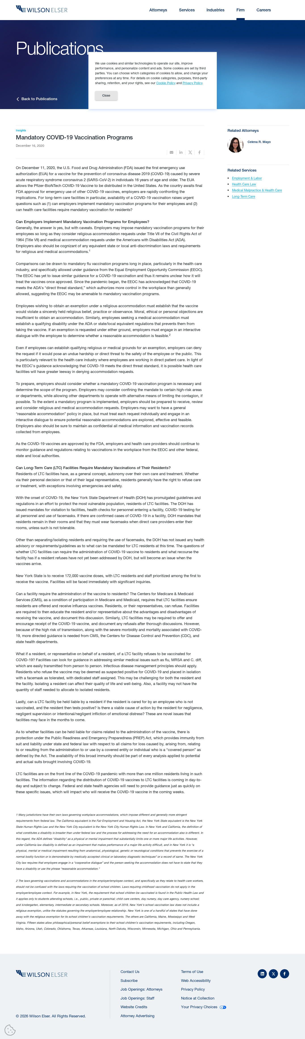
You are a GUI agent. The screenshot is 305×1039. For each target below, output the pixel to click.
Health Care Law (244, 184)
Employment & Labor (247, 178)
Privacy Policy (193, 989)
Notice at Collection (197, 998)
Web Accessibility (196, 980)
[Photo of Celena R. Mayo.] (236, 145)
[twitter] (190, 152)
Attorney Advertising (138, 1016)
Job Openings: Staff (137, 998)
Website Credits (134, 1007)
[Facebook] (284, 973)
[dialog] (152, 80)
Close (106, 95)
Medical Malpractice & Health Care (257, 190)
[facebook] (199, 152)
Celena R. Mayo (259, 142)
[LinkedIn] (262, 973)
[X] (273, 973)
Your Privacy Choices (199, 1007)
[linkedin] (180, 152)
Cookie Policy (165, 83)
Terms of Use (192, 971)
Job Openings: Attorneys (141, 989)
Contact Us (130, 971)
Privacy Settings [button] (11, 1031)
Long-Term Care (243, 196)
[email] (171, 152)
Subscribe (129, 980)
